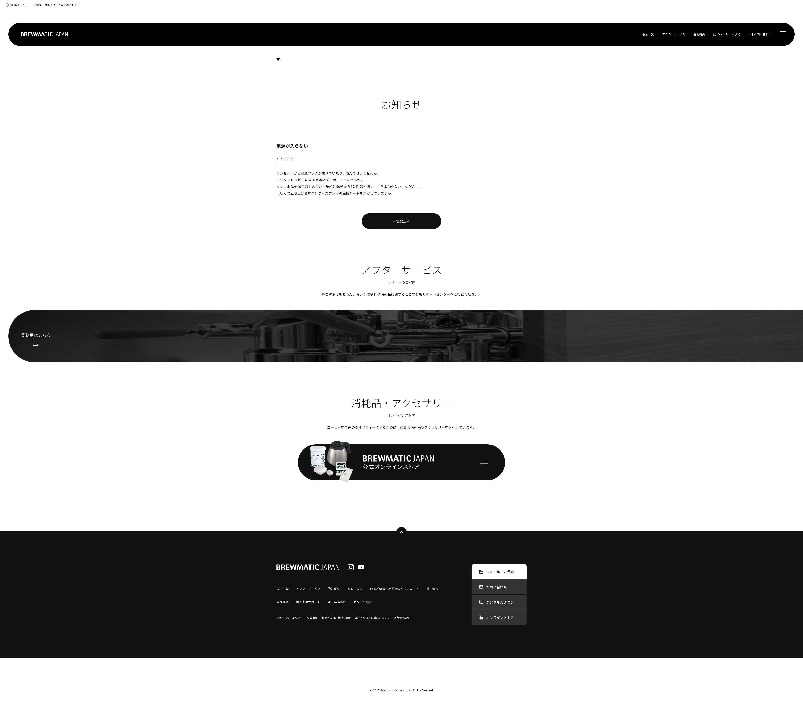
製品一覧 (648, 34)
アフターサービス (673, 34)
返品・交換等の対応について (372, 617)
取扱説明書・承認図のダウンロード (394, 589)
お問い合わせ (762, 34)
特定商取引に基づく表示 (336, 617)
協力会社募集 (401, 617)
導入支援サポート (308, 602)
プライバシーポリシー (289, 617)
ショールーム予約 (728, 34)
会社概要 (699, 34)
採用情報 (432, 589)
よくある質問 (337, 602)
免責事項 (312, 617)
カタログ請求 (363, 602)
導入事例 (334, 589)
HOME (278, 60)
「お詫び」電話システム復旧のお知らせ (56, 5)
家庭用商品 (355, 589)
